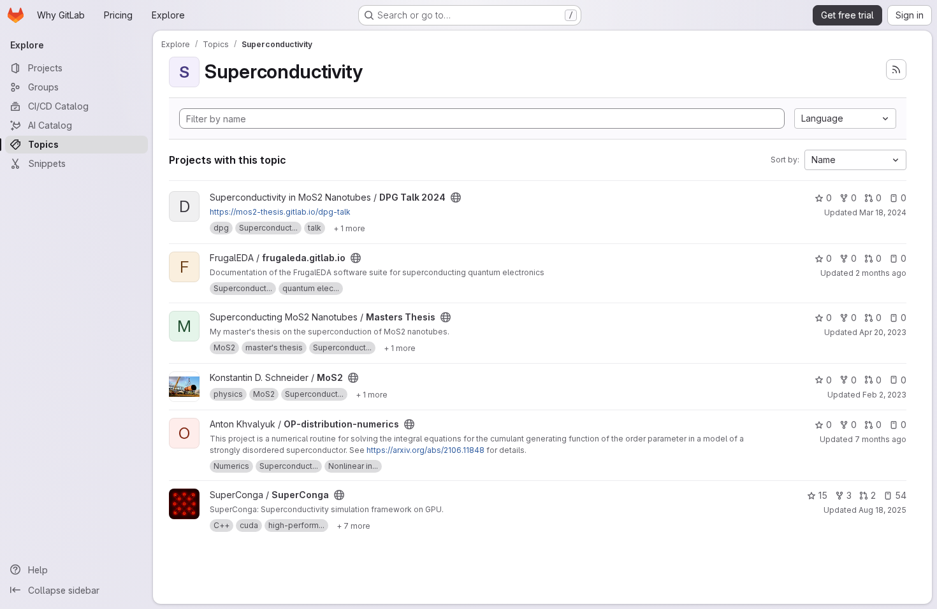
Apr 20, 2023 (882, 332)
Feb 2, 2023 (884, 394)
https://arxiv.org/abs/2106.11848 (425, 450)
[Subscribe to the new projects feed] (896, 69)
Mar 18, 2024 (882, 212)
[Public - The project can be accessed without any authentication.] (456, 197)
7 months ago (880, 439)
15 (822, 495)
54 (900, 495)
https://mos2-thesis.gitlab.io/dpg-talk (280, 212)
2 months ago (880, 273)
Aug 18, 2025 (882, 510)
